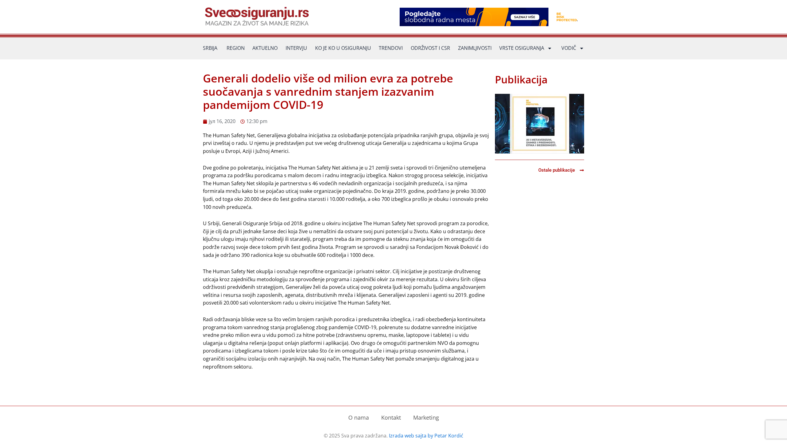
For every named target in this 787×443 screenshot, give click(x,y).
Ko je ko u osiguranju (343, 48)
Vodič (568, 48)
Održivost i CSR (430, 48)
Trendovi (391, 48)
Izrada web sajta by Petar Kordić (426, 435)
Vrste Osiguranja (521, 48)
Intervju (296, 48)
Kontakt (391, 417)
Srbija (210, 48)
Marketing (426, 417)
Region (236, 48)
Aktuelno (265, 48)
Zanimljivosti (475, 48)
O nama (358, 417)
